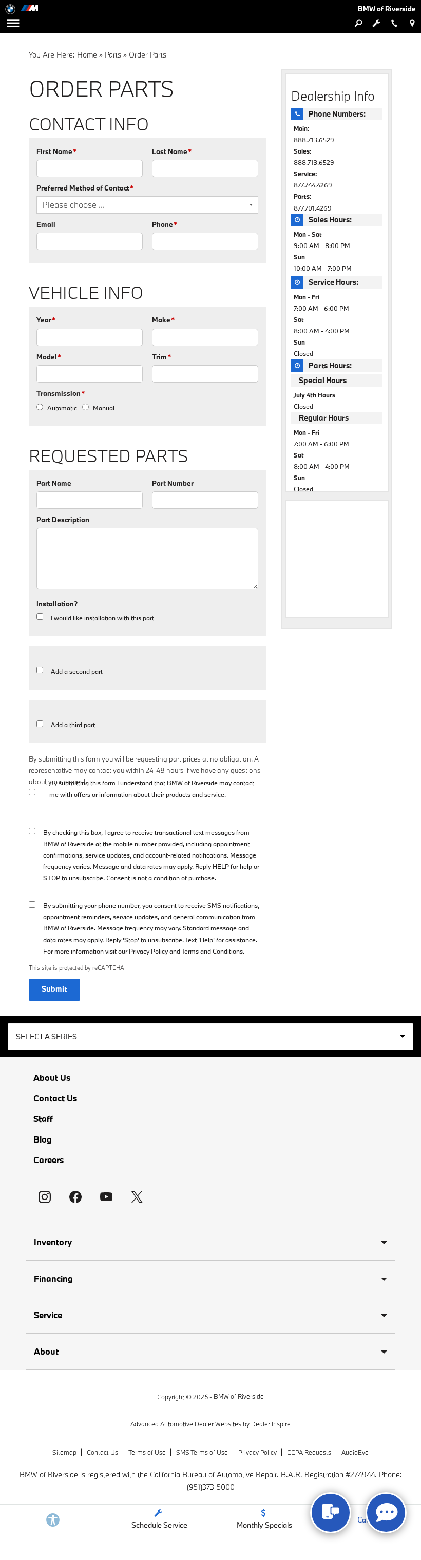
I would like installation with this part (102, 618)
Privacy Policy (148, 951)
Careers (48, 1160)
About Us (51, 1078)
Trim (161, 357)
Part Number (173, 483)
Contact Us (55, 1098)
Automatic (62, 408)
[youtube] (106, 1197)
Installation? (57, 603)
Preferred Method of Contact (84, 188)
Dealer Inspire (271, 1424)
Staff (43, 1119)
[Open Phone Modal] (394, 23)
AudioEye (355, 1452)
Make (163, 320)
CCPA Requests (309, 1452)
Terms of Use (147, 1452)
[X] (137, 1197)
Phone (164, 224)
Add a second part (77, 671)
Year (45, 320)
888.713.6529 (314, 140)
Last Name (172, 151)
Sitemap (64, 1452)
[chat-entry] (330, 1512)
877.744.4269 (313, 185)
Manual (103, 408)
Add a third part (73, 724)
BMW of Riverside (239, 1396)
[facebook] (75, 1197)
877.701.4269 (313, 208)
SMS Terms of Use (202, 1452)
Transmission (60, 393)
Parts (113, 55)
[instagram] (44, 1197)
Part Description (62, 519)
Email (45, 224)
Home (87, 55)
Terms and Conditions (212, 951)
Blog (42, 1139)
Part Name (53, 483)
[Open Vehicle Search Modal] (358, 23)
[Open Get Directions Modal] (412, 23)
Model (48, 357)
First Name (56, 151)
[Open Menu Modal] (13, 23)
